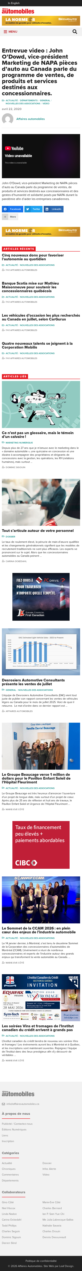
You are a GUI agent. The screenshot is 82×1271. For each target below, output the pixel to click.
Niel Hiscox (8, 1208)
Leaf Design (66, 1266)
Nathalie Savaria (52, 1225)
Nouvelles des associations (23, 103)
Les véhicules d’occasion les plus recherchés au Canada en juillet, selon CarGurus (41, 317)
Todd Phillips (9, 1225)
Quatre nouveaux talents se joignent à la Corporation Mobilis (37, 345)
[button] (13, 32)
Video (46, 103)
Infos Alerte (49, 1168)
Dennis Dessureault (54, 1237)
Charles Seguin (11, 1231)
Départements (29, 100)
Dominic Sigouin (15, 467)
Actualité (12, 100)
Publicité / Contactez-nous (17, 1123)
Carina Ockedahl (16, 561)
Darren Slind (9, 1243)
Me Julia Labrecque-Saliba (58, 1219)
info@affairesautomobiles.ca (22, 1104)
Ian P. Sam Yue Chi (53, 1214)
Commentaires (10, 1174)
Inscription (8, 1141)
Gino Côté (8, 1202)
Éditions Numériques (14, 1129)
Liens (5, 1135)
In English (14, 3)
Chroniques (9, 1168)
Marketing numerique (19, 443)
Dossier (10, 537)
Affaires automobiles (30, 119)
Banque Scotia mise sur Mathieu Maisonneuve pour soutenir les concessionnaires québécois (30, 287)
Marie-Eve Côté (15, 809)
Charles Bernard (52, 1208)
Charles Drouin (51, 1231)
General (45, 100)
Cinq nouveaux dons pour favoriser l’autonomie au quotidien (33, 257)
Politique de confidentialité (41, 1261)
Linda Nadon (9, 1214)
